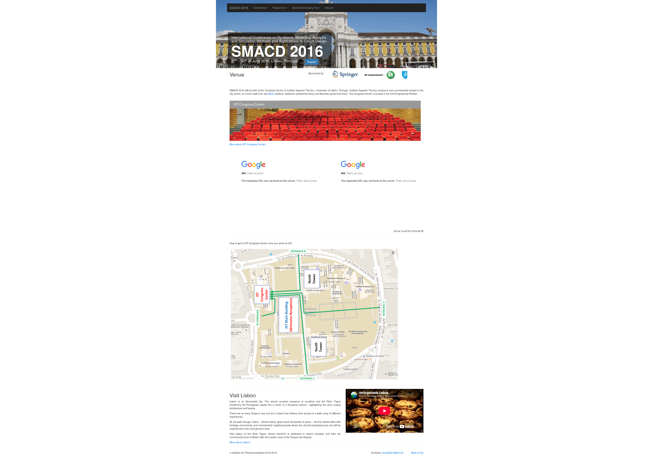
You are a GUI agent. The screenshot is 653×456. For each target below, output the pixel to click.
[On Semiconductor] (359, 77)
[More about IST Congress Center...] (325, 118)
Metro (271, 93)
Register (311, 62)
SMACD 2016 (239, 7)
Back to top (417, 452)
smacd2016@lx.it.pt (392, 452)
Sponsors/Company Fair (305, 7)
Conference (259, 7)
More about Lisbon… (241, 442)
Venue (328, 7)
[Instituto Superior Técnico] (391, 77)
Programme (279, 7)
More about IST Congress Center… (249, 144)
